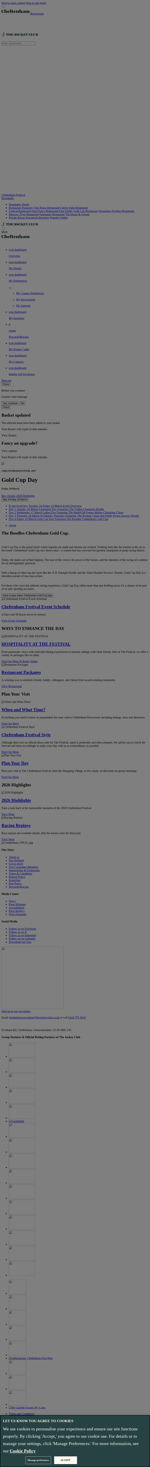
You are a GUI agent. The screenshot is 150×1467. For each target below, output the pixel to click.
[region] (75, 1441)
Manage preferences (38, 1460)
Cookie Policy (23, 1451)
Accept (65, 1460)
